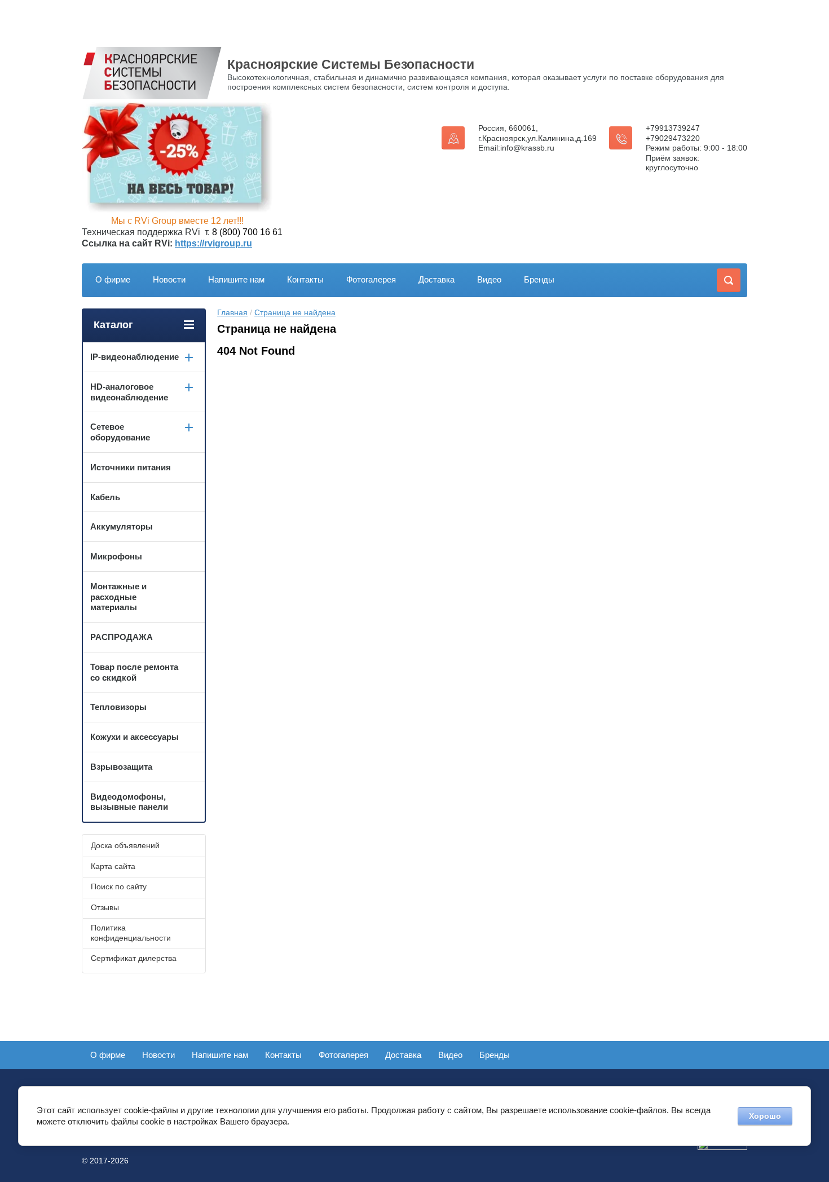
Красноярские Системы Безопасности (350, 64)
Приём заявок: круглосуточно (672, 163)
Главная (232, 312)
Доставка (436, 279)
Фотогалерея (371, 279)
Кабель (105, 497)
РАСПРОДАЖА (121, 637)
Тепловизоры (118, 707)
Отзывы (105, 907)
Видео (489, 279)
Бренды (539, 279)
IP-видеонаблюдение (134, 356)
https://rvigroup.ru (213, 243)
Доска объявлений (125, 845)
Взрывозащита (121, 766)
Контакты (305, 279)
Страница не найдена (295, 312)
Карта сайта (113, 866)
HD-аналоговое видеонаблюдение (129, 392)
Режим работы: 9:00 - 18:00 (696, 147)
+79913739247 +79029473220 (673, 133)
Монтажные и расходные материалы (118, 596)
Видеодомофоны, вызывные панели (129, 802)
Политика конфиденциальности (131, 932)
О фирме (112, 279)
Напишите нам (236, 279)
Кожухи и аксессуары (134, 737)
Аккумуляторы (121, 526)
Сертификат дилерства (134, 958)
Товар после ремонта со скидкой (134, 672)
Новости (169, 279)
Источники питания (130, 467)
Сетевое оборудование (120, 432)
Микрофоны (116, 556)
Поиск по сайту (119, 886)
